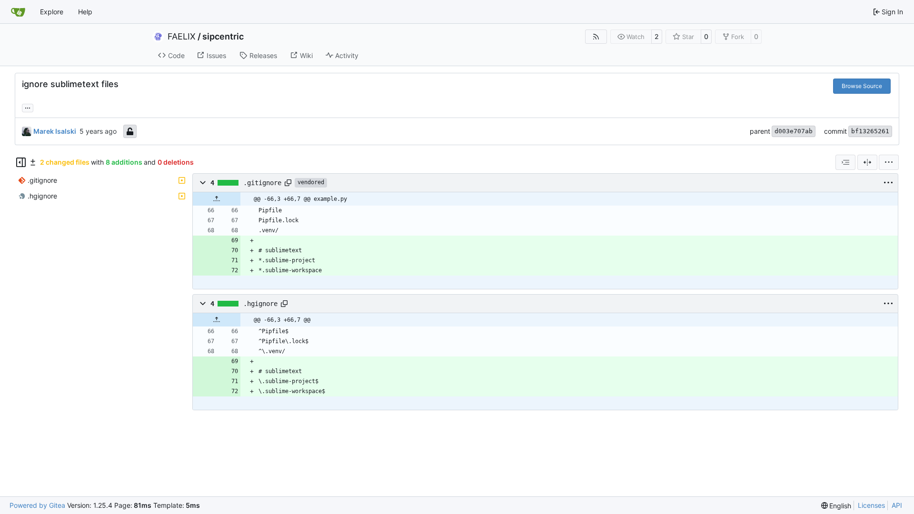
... (27, 107)
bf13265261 (870, 131)
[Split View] (867, 162)
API (897, 505)
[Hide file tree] (21, 162)
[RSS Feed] (596, 37)
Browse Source (862, 85)
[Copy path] (288, 182)
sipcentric (223, 36)
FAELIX (182, 36)
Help (85, 12)
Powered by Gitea (37, 505)
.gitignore (262, 183)
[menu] (889, 162)
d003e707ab (794, 131)
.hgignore (260, 303)
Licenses (871, 505)
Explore (51, 12)
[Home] (18, 11)
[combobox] (845, 162)
